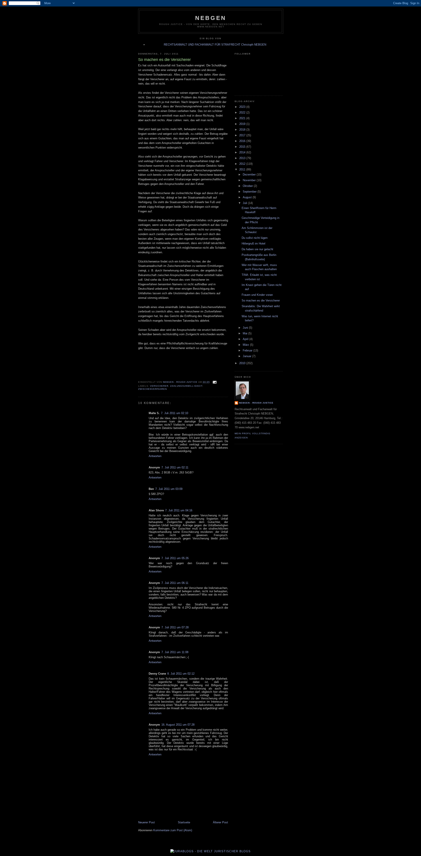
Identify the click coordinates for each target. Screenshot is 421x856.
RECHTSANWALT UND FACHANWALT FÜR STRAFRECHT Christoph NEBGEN (215, 44)
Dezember (250, 174)
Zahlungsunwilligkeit (186, 386)
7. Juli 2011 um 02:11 (174, 467)
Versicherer (159, 386)
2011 (242, 169)
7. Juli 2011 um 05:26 (175, 558)
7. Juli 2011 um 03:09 (168, 489)
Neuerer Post (146, 822)
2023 (242, 106)
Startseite (184, 822)
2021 (242, 118)
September (250, 191)
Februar (248, 350)
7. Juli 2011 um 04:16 (178, 510)
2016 (242, 141)
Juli (245, 203)
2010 (242, 363)
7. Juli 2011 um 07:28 (175, 627)
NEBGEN (210, 18)
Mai (245, 333)
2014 (242, 152)
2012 (242, 163)
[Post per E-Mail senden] (214, 382)
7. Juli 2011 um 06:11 (174, 583)
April (246, 339)
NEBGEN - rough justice (256, 403)
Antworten (155, 456)
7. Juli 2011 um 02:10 (174, 413)
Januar (247, 356)
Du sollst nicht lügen (255, 237)
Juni (246, 327)
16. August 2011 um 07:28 (177, 724)
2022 (242, 112)
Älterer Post (220, 822)
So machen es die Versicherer (261, 300)
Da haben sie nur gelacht (257, 249)
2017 (242, 135)
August (248, 197)
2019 (242, 124)
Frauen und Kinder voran (257, 294)
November (250, 180)
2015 (242, 146)
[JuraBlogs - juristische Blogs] (210, 851)
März (246, 344)
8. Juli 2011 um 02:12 (180, 673)
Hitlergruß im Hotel (253, 243)
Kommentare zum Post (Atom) (172, 830)
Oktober (248, 186)
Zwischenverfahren (152, 389)
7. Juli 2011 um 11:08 (174, 652)
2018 (242, 129)
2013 (242, 158)
